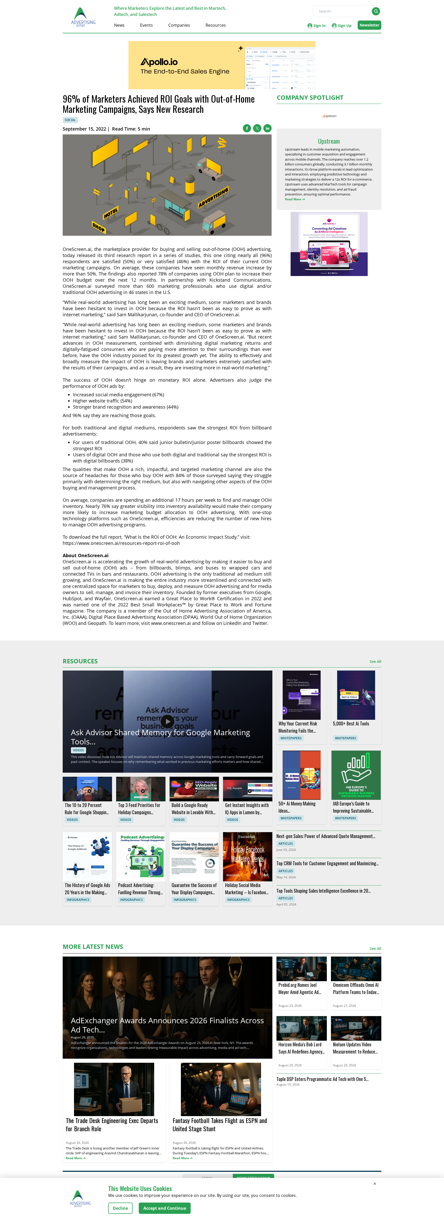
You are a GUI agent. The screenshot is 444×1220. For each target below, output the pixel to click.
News (119, 25)
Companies (179, 25)
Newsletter (369, 25)
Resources (216, 25)
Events (146, 25)
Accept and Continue (164, 1208)
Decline (120, 1208)
